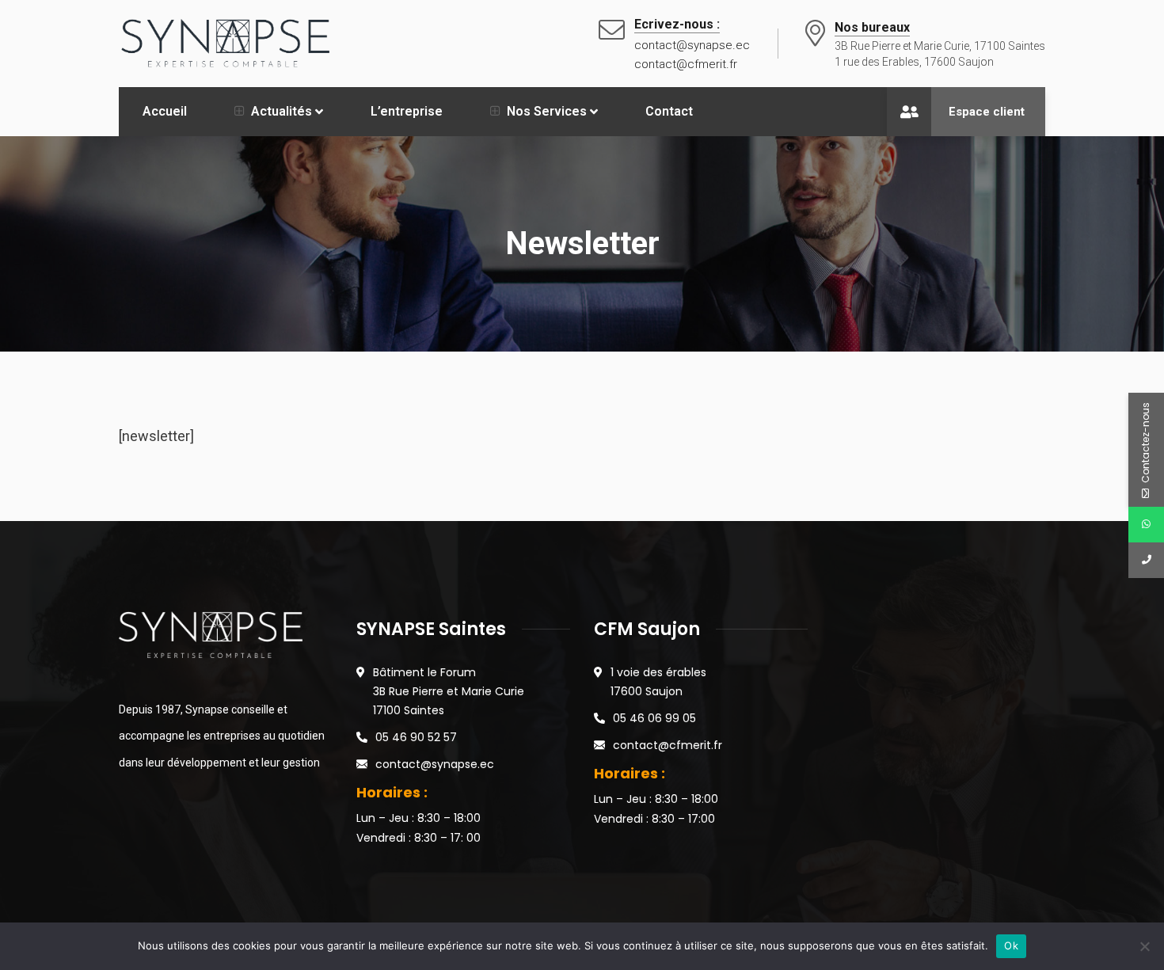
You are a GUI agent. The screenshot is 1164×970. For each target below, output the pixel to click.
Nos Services (547, 111)
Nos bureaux (872, 27)
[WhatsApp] (1146, 524)
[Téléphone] (1146, 560)
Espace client (987, 112)
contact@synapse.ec (434, 764)
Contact (669, 111)
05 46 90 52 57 (416, 737)
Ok (1011, 945)
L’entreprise (407, 111)
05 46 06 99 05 (654, 718)
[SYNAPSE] (226, 42)
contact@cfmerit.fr (667, 745)
